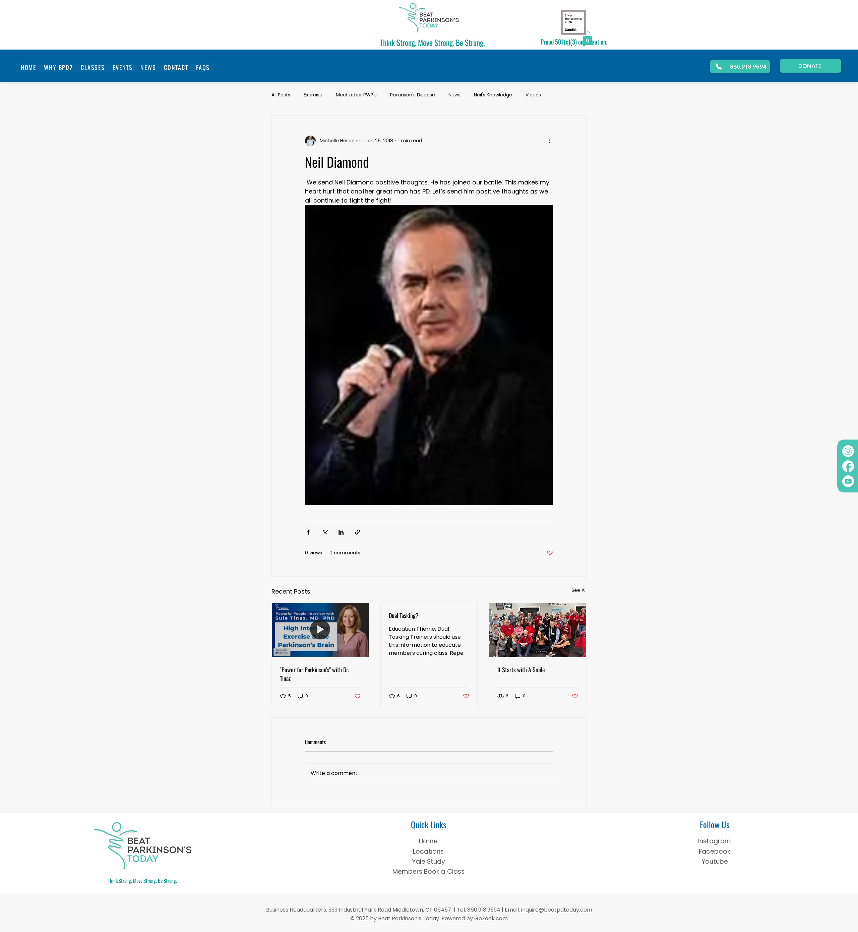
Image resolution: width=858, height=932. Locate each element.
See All (579, 590)
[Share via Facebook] (308, 532)
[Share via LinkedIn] (341, 532)
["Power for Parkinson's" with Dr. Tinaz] (320, 630)
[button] (587, 38)
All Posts (280, 95)
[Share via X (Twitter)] (324, 532)
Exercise (313, 95)
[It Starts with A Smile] (537, 630)
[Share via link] (357, 532)
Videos (533, 95)
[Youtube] (848, 481)
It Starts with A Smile (521, 669)
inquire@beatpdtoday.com (556, 910)
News (454, 95)
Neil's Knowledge (493, 95)
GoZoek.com (490, 918)
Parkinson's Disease (412, 95)
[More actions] (549, 141)
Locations (428, 851)
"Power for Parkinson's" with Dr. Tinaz (314, 674)
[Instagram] (848, 451)
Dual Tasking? (404, 615)
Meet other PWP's (356, 95)
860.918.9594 (483, 910)
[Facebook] (848, 466)
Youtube (714, 861)
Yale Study (428, 861)
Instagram (714, 841)
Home (428, 841)
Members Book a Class (428, 871)
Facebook (714, 851)
